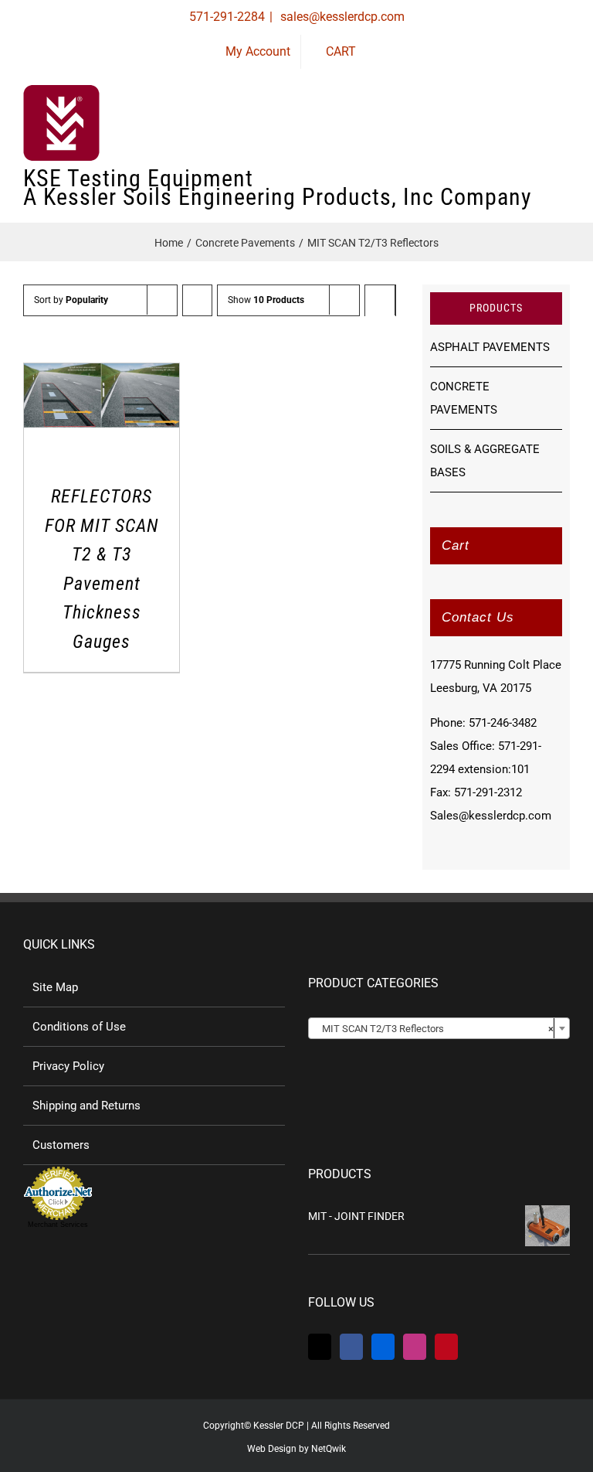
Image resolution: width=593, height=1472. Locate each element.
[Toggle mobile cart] (508, 132)
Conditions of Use (79, 1027)
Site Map (55, 987)
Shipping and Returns (86, 1106)
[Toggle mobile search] (536, 132)
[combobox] (439, 1028)
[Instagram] (414, 1347)
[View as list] (380, 330)
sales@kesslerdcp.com (341, 16)
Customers (61, 1145)
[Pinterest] (446, 1347)
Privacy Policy (68, 1066)
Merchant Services (58, 1224)
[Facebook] (351, 1347)
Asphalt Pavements (490, 347)
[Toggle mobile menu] (563, 132)
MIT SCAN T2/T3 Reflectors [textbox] (434, 1028)
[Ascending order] (197, 300)
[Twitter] (319, 1347)
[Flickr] (383, 1347)
